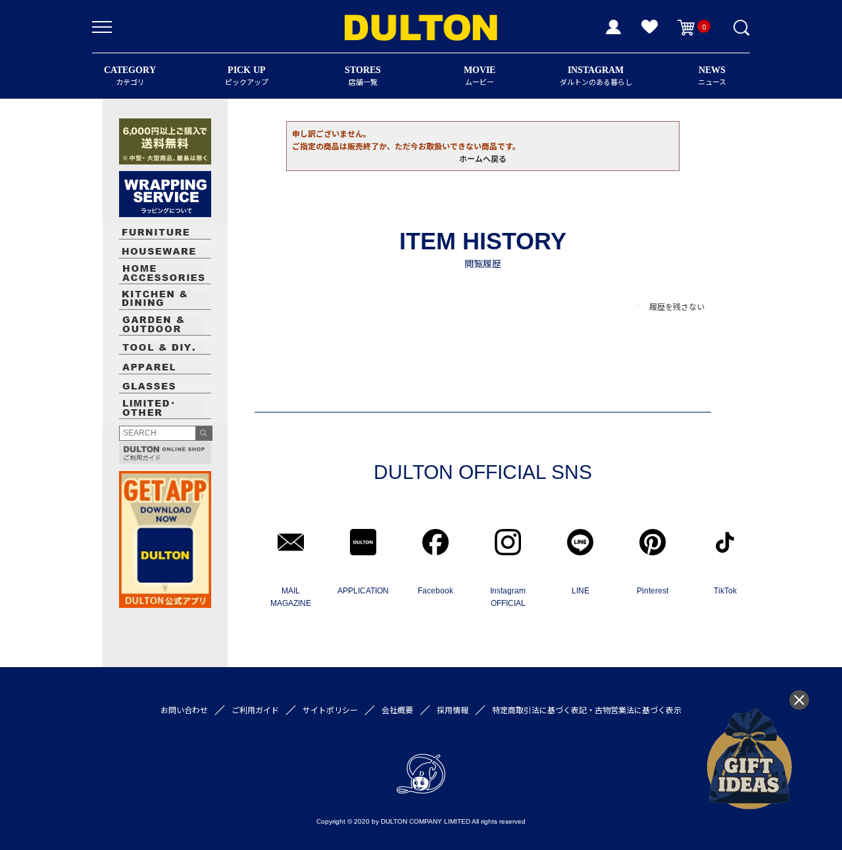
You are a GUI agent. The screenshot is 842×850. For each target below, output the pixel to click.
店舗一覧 (363, 76)
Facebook (435, 590)
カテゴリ (130, 76)
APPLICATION (363, 590)
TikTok (725, 590)
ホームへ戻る (483, 158)
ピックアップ (246, 76)
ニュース (712, 76)
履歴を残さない (677, 306)
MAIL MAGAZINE (290, 597)
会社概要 (397, 709)
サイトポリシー (330, 709)
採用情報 (452, 709)
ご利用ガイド (255, 709)
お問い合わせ (184, 709)
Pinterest (652, 590)
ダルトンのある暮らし (596, 76)
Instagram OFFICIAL (508, 597)
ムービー (479, 76)
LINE (580, 590)
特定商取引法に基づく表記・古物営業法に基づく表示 (586, 709)
